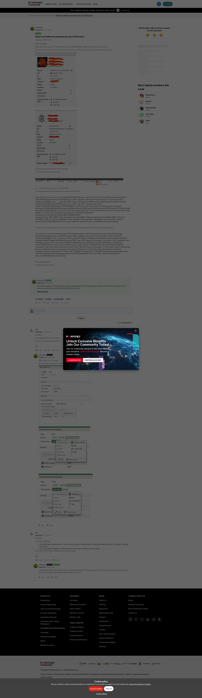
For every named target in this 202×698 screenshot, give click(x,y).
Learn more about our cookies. (140, 684)
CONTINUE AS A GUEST (93, 360)
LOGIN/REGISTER (74, 360)
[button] (101, 694)
